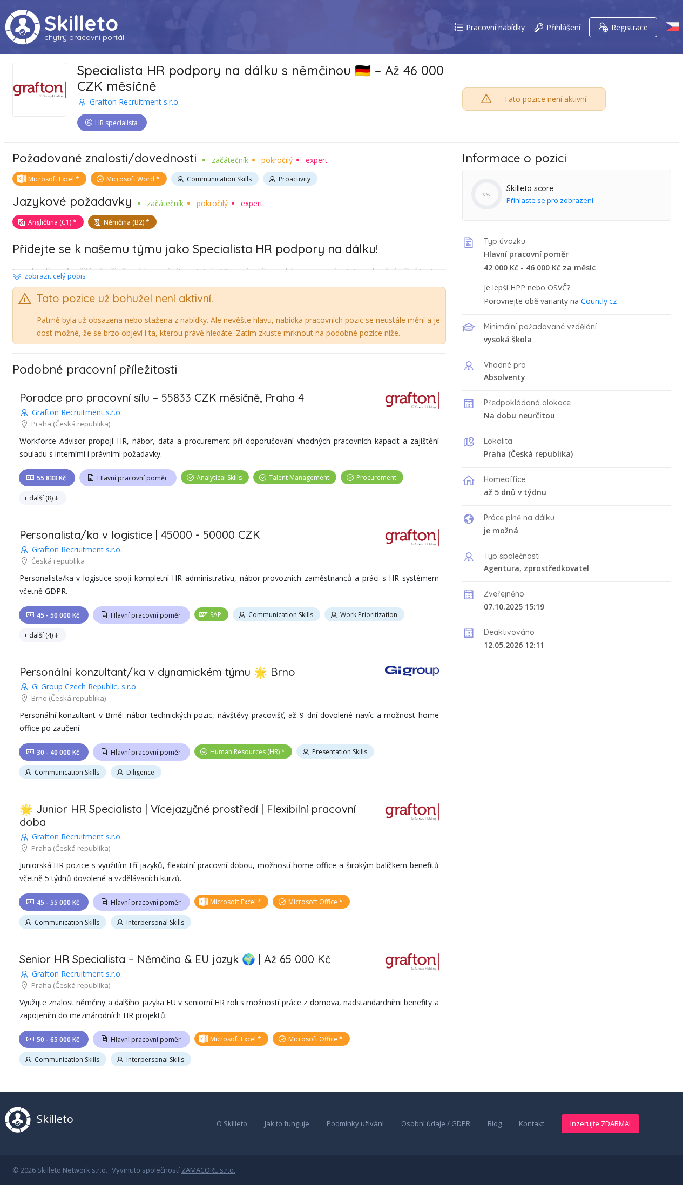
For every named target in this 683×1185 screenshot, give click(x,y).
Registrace (629, 27)
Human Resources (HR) (245, 751)
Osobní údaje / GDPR (435, 1123)
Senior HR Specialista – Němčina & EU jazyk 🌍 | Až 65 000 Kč (174, 959)
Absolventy (504, 377)
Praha (495, 454)
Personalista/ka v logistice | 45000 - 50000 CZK (139, 534)
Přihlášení (563, 27)
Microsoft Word (130, 179)
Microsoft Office (312, 901)
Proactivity (294, 179)
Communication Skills (219, 179)
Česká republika (541, 454)
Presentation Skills (339, 751)
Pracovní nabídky (495, 27)
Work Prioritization (368, 614)
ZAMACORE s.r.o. (208, 1170)
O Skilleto (232, 1123)
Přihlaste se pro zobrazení (549, 200)
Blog (495, 1123)
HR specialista (116, 122)
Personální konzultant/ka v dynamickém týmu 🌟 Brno (157, 672)
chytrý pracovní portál (84, 37)
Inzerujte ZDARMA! (600, 1123)
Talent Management (299, 477)
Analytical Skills (219, 477)
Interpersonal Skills (155, 922)
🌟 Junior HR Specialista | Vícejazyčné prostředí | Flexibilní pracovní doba (187, 815)
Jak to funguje (287, 1123)
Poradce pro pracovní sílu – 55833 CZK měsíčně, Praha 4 (161, 397)
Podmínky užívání (355, 1123)
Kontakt (531, 1123)
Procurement (376, 477)
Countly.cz (599, 301)
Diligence (140, 772)
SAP (215, 614)
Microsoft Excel (51, 179)
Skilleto (81, 23)
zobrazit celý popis (55, 276)
